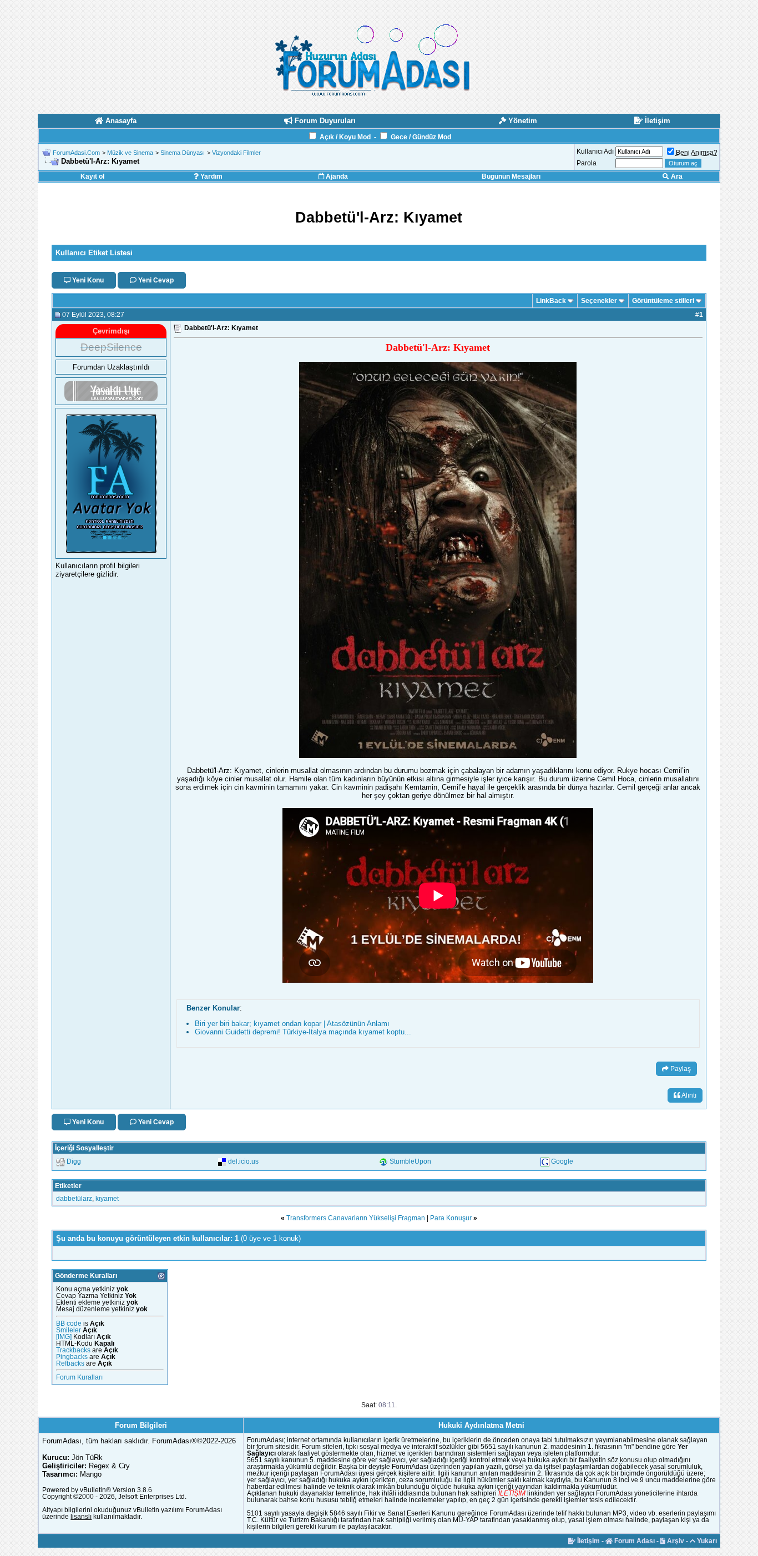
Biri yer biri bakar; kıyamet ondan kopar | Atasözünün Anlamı (292, 1023)
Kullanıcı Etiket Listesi (94, 253)
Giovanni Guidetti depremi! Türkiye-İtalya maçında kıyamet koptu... (303, 1032)
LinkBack (551, 300)
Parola (587, 163)
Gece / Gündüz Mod (421, 137)
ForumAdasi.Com (76, 152)
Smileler (68, 1330)
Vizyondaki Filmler (236, 152)
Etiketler (68, 1186)
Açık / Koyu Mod (345, 137)
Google (562, 1161)
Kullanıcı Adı (595, 151)
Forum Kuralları (79, 1377)
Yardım (211, 176)
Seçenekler (599, 300)
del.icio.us (243, 1161)
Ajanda (336, 176)
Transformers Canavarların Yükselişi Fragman (355, 1218)
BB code (69, 1323)
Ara (676, 176)
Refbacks (70, 1363)
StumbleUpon (410, 1161)
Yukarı (706, 1541)
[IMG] (64, 1336)
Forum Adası (634, 1541)
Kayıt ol (92, 176)
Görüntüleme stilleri (663, 300)
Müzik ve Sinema (130, 152)
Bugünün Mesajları (511, 176)
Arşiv (674, 1541)
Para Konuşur (451, 1218)
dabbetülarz (74, 1198)
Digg (74, 1161)
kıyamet (107, 1198)
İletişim (587, 1541)
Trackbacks (73, 1350)
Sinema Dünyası (182, 152)
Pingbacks (72, 1356)
